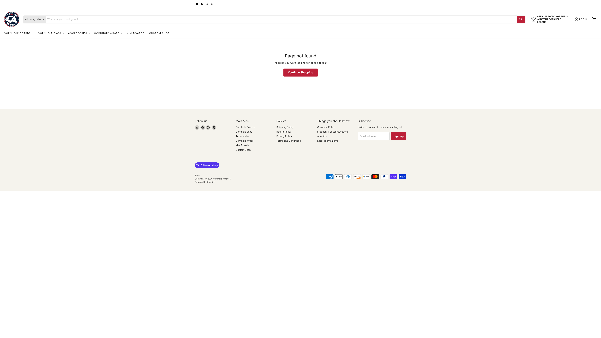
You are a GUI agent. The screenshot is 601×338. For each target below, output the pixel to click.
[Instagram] (207, 4)
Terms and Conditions (288, 140)
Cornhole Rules (325, 127)
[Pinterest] (212, 4)
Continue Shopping (300, 72)
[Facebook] (202, 4)
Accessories (78, 33)
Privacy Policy (284, 136)
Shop (197, 175)
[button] (581, 19)
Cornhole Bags (50, 33)
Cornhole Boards (18, 33)
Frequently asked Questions (332, 131)
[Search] (521, 19)
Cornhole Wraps (107, 33)
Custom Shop (159, 33)
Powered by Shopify (205, 182)
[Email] (197, 4)
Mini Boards (135, 33)
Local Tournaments (327, 140)
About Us (322, 136)
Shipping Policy (285, 127)
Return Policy (283, 131)
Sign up (399, 136)
